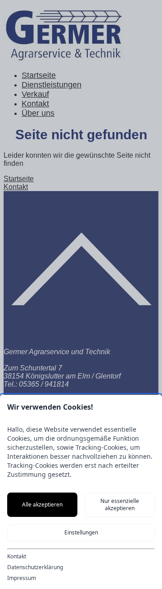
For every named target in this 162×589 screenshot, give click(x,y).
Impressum (21, 578)
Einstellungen (81, 532)
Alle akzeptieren (42, 504)
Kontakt (16, 556)
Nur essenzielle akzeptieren (119, 504)
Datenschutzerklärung (35, 567)
